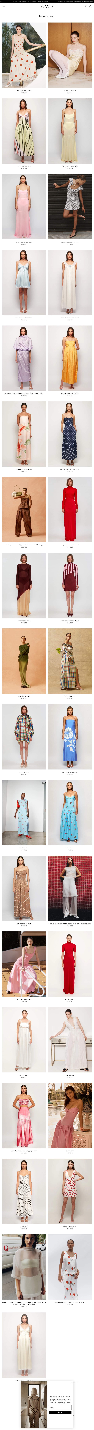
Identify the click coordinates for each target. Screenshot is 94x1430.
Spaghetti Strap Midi (24, 469)
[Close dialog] (71, 1383)
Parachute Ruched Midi (70, 393)
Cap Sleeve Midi (24, 848)
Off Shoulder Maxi (70, 696)
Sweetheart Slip (70, 90)
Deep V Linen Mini (70, 1226)
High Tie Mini (24, 772)
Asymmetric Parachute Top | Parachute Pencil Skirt (24, 393)
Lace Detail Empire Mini (24, 317)
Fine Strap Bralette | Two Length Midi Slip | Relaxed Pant (70, 923)
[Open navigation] (4, 6)
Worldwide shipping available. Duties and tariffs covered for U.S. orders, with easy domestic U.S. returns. (38, 1)
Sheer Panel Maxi (24, 620)
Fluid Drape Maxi (24, 696)
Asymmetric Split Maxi (70, 545)
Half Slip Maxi (70, 999)
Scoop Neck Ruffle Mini (70, 242)
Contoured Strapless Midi (69, 469)
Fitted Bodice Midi (24, 166)
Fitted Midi (70, 848)
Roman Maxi (24, 1075)
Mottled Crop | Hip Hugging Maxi (24, 1151)
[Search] (86, 6)
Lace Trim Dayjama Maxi (70, 317)
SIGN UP (60, 1412)
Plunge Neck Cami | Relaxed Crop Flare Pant (70, 1302)
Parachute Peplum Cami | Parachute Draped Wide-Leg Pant (24, 545)
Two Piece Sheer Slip (70, 166)
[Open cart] (90, 6)
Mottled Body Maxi (24, 90)
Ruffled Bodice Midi (24, 923)
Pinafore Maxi (70, 1075)
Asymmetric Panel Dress (70, 620)
